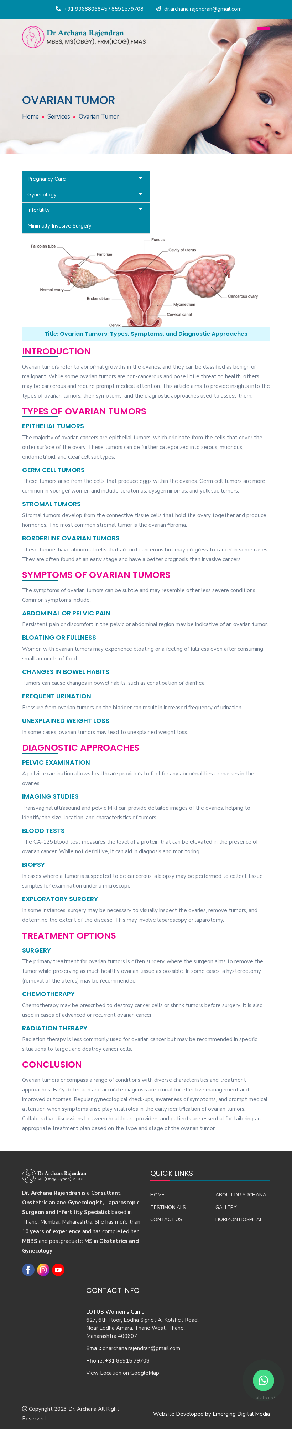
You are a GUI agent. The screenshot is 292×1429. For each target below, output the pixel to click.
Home (30, 117)
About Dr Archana (240, 1194)
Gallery (225, 1207)
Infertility (38, 210)
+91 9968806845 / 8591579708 (104, 9)
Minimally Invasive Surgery (59, 225)
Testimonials (168, 1207)
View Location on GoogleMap (122, 1372)
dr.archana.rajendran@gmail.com (141, 1348)
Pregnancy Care (46, 179)
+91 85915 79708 (127, 1360)
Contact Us (166, 1219)
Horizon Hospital (238, 1219)
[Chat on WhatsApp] (263, 1380)
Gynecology (42, 194)
